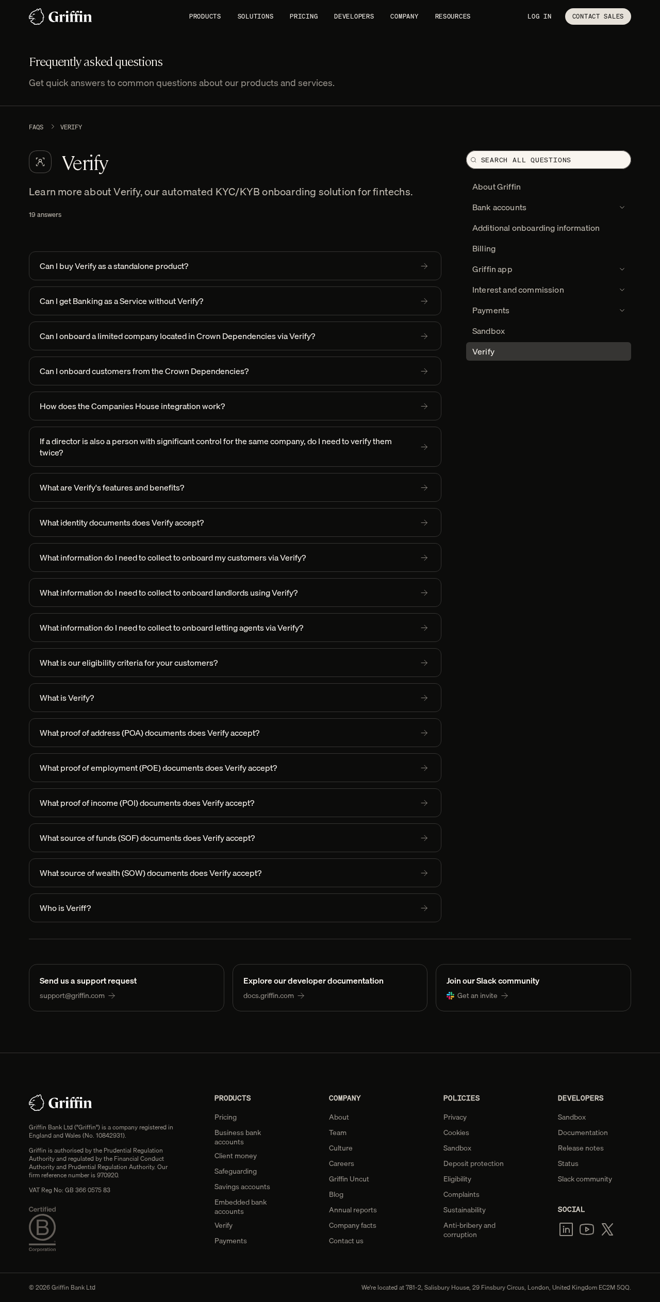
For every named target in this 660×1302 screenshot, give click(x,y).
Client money (235, 1155)
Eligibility (457, 1178)
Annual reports (353, 1209)
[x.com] (607, 1229)
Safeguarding (235, 1171)
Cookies (456, 1132)
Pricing (304, 16)
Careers (341, 1163)
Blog (336, 1194)
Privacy (455, 1117)
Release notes (581, 1148)
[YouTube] (587, 1229)
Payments (230, 1240)
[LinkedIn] (566, 1229)
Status (568, 1163)
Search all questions (526, 160)
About (339, 1117)
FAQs (36, 127)
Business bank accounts (237, 1137)
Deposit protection (473, 1163)
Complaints (461, 1194)
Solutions (255, 16)
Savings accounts (242, 1186)
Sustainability (464, 1209)
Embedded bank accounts (240, 1206)
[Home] (60, 16)
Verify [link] (71, 127)
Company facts (352, 1225)
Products (205, 16)
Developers (354, 16)
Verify (223, 1225)
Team (337, 1132)
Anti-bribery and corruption (469, 1230)
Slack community (585, 1178)
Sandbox (457, 1148)
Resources (453, 16)
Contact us (346, 1240)
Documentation (583, 1132)
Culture (341, 1148)
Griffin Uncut (349, 1178)
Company (404, 16)
